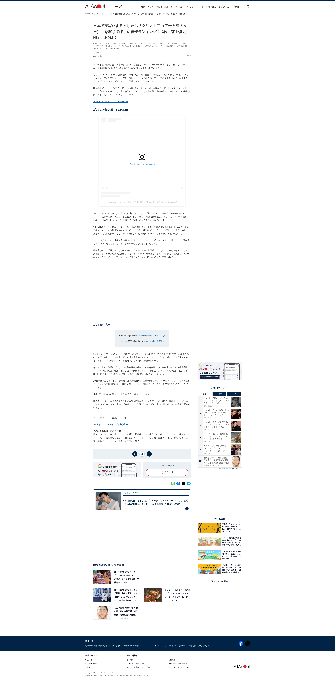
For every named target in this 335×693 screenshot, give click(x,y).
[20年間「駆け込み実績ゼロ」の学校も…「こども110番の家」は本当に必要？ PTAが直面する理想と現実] (231, 541)
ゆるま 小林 (97, 56)
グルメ (159, 7)
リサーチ (199, 7)
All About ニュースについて (178, 667)
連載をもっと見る (219, 581)
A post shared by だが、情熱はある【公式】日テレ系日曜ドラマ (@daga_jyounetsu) (142, 202)
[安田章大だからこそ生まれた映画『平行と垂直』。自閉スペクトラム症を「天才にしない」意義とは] (231, 528)
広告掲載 (171, 660)
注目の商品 (211, 7)
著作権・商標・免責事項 (177, 664)
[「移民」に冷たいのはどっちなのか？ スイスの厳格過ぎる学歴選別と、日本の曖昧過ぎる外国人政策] (231, 569)
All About (88, 660)
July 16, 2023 (157, 341)
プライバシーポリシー (135, 664)
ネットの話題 (233, 7)
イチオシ (88, 667)
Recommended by (225, 468)
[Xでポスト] (183, 483)
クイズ (221, 7)
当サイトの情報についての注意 (139, 667)
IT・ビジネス (177, 7)
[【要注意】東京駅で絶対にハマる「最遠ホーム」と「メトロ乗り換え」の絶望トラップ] (231, 555)
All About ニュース (91, 14)
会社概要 (130, 660)
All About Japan (91, 664)
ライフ (150, 7)
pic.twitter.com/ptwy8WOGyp (152, 336)
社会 (166, 7)
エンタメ (189, 7)
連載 (143, 7)
